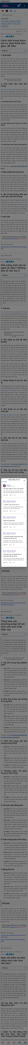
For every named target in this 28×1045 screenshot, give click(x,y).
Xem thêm (4, 481)
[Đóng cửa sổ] (24, 481)
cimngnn (8, 485)
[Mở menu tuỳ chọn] (24, 484)
